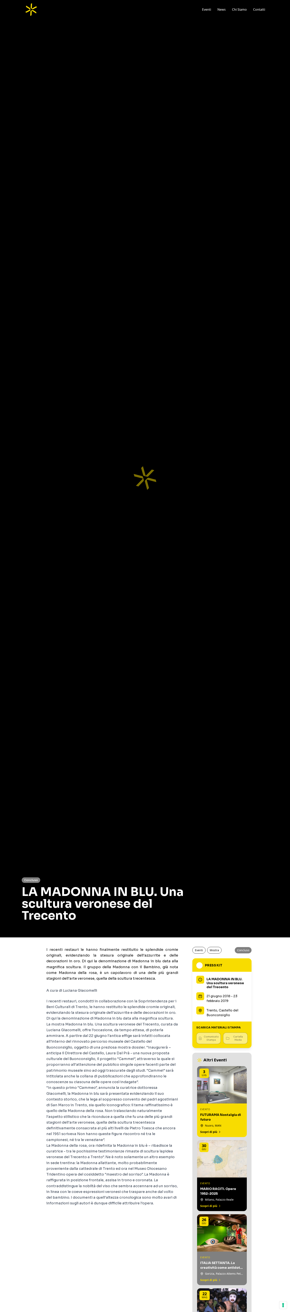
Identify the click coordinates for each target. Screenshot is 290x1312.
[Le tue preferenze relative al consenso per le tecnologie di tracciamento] (283, 1305)
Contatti (259, 9)
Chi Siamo (239, 9)
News (221, 9)
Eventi (206, 9)
